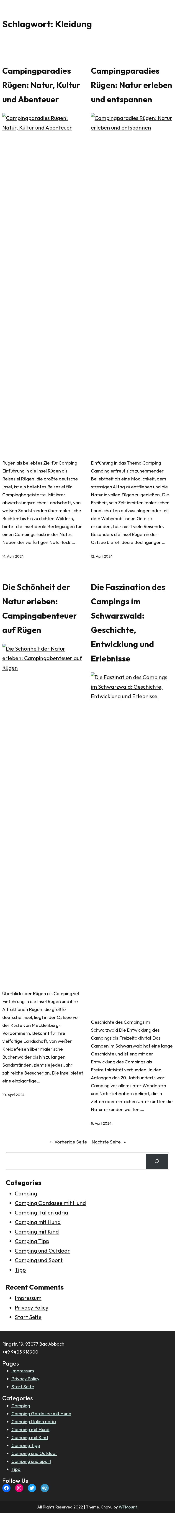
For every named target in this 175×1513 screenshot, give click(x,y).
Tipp (20, 1269)
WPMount (128, 1507)
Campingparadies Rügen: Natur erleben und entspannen (131, 85)
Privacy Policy (31, 1307)
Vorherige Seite (68, 1142)
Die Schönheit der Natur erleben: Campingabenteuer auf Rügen (39, 608)
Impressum (28, 1298)
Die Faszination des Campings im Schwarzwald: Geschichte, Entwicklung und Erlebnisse (128, 622)
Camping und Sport (39, 1260)
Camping (26, 1193)
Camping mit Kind (37, 1231)
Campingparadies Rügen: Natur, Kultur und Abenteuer (41, 85)
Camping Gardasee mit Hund (50, 1203)
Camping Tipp (32, 1241)
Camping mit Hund (38, 1222)
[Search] (157, 1161)
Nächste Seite (109, 1142)
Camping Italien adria (41, 1212)
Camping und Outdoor (42, 1250)
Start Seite (28, 1317)
